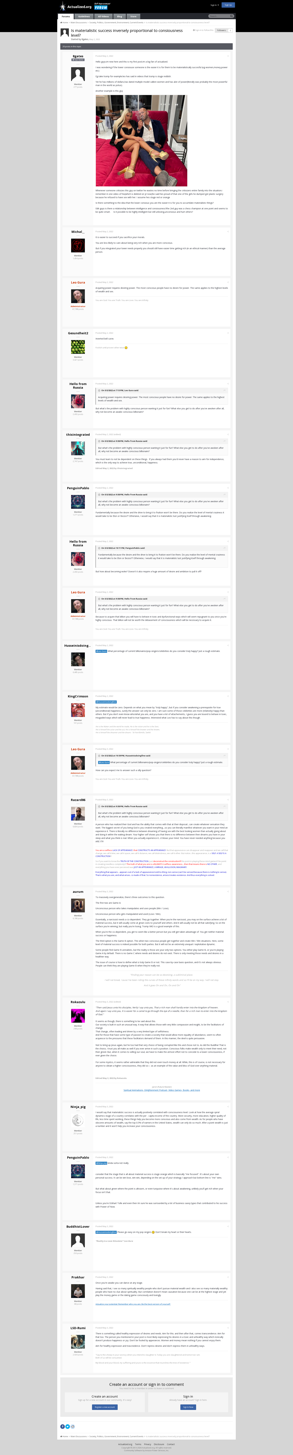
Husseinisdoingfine (79, 645)
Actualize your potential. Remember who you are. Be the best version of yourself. (133, 1304)
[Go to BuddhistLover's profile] (78, 1240)
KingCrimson (78, 696)
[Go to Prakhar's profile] (78, 1291)
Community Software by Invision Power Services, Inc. (146, 1450)
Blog (119, 16)
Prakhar (78, 1277)
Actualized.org (125, 1444)
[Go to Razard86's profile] (78, 814)
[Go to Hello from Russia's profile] (78, 401)
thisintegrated (78, 434)
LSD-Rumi (78, 1328)
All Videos (103, 16)
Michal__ (78, 232)
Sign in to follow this (204, 30)
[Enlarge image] (142, 140)
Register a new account (105, 1407)
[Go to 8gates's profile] (65, 32)
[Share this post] (228, 56)
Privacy (147, 1444)
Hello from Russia (78, 386)
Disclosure (159, 1444)
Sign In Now (188, 1407)
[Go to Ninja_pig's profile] (78, 1120)
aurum (78, 892)
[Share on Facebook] (62, 1426)
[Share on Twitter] (67, 1426)
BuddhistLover (78, 1226)
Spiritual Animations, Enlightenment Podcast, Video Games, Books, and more (162, 1090)
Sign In (214, 5)
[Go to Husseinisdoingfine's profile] (78, 659)
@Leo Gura (101, 651)
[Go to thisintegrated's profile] (78, 448)
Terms (138, 1444)
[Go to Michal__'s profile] (78, 245)
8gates (85, 39)
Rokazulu (78, 1002)
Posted (104, 56)
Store (133, 16)
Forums (66, 16)
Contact (171, 1444)
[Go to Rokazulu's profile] (78, 1016)
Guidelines (84, 16)
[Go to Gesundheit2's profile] (78, 347)
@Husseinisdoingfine (106, 702)
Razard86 (78, 800)
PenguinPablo (78, 488)
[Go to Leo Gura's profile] (78, 296)
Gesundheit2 (78, 333)
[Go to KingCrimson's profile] (78, 710)
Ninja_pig (78, 1107)
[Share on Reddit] (72, 1426)
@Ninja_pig (101, 1163)
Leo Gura (129, 390)
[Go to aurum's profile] (78, 905)
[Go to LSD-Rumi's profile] (78, 1342)
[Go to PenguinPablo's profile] (78, 502)
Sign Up (228, 5)
